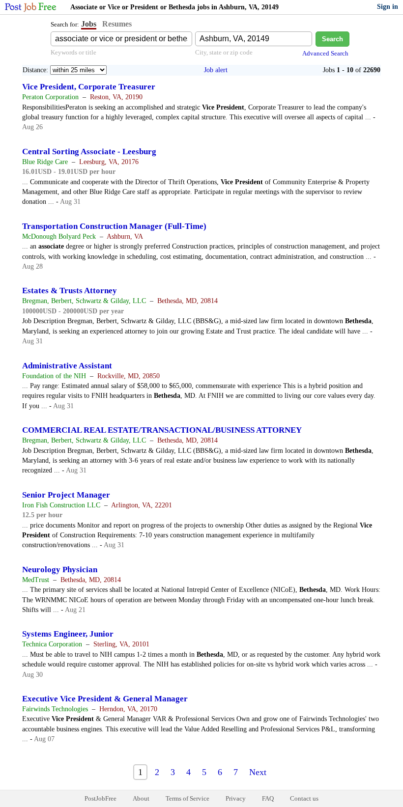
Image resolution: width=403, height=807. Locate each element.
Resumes (117, 24)
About (141, 798)
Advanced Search (325, 53)
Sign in (387, 6)
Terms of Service (187, 798)
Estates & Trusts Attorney (69, 290)
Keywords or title (73, 52)
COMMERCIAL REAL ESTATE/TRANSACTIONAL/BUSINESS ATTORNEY (162, 430)
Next (257, 772)
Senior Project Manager (66, 495)
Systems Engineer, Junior (68, 634)
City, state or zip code (224, 52)
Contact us (304, 798)
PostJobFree (100, 798)
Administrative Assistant (67, 365)
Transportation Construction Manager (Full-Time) (114, 226)
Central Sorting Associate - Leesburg (89, 151)
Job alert (216, 70)
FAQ (268, 798)
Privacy (236, 798)
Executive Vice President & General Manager (105, 698)
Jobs (88, 24)
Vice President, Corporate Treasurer (88, 86)
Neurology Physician (59, 569)
